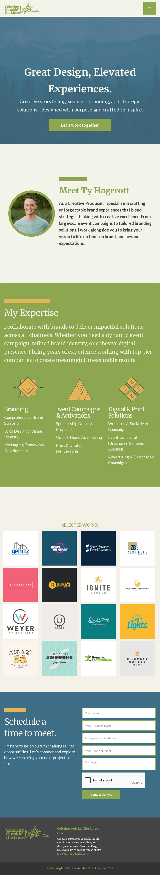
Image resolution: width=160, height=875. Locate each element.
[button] (149, 8)
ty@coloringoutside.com (72, 853)
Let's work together (80, 125)
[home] (22, 8)
